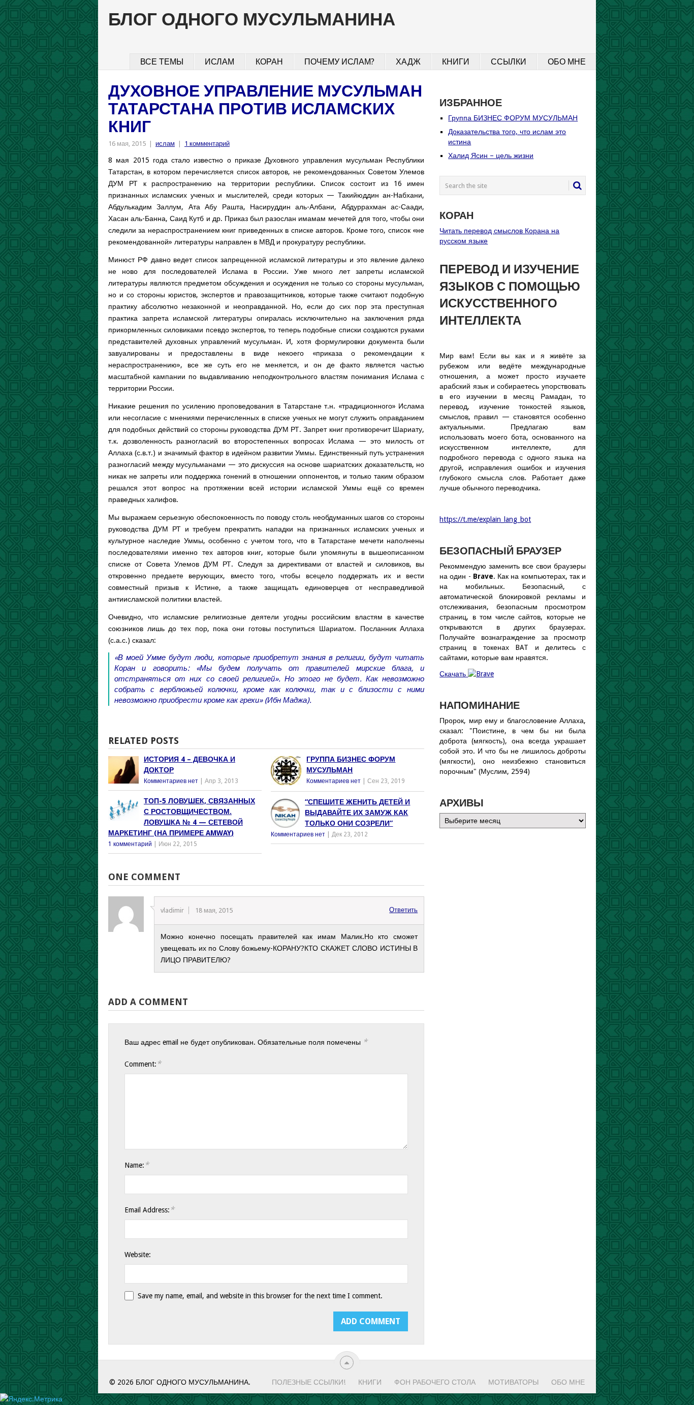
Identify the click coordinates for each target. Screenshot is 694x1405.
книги (455, 62)
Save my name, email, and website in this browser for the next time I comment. (260, 1296)
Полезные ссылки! (308, 1382)
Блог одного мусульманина (251, 19)
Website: (137, 1255)
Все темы (161, 62)
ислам (219, 62)
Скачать (453, 674)
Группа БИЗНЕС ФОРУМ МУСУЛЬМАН (513, 118)
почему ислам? (339, 62)
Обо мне (567, 62)
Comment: (142, 1064)
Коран (269, 62)
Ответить (403, 910)
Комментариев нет (171, 781)
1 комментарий (207, 143)
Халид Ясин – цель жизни (490, 155)
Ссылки (508, 62)
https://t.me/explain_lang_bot (485, 519)
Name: (136, 1165)
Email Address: (149, 1209)
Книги (370, 1382)
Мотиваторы (513, 1382)
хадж (408, 62)
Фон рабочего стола (435, 1382)
